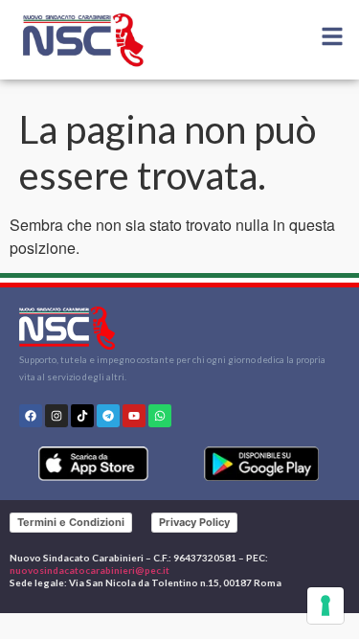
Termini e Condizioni (70, 522)
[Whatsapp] (159, 415)
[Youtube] (134, 415)
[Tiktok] (82, 415)
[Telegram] (108, 415)
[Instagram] (56, 415)
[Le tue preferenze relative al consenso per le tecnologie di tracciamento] (325, 605)
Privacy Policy (194, 522)
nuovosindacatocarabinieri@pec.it (89, 570)
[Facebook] (30, 415)
